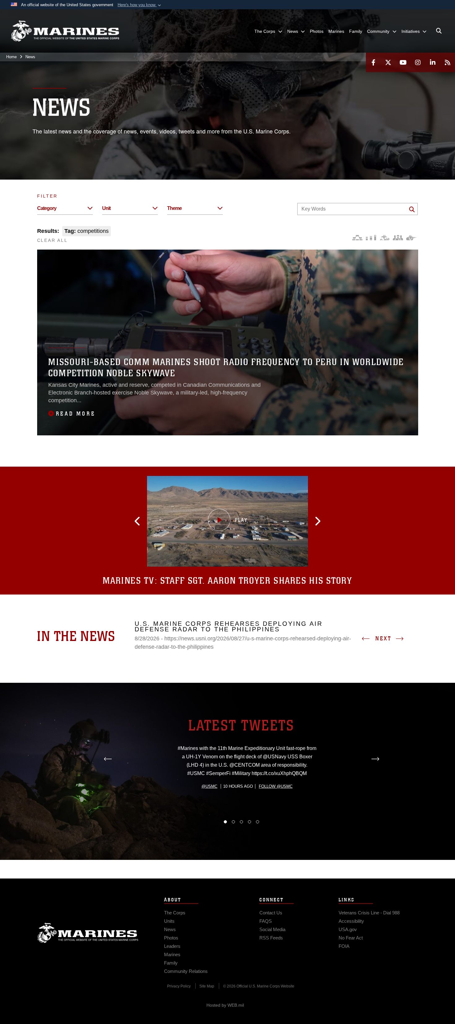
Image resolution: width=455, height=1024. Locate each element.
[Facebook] (373, 62)
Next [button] (383, 638)
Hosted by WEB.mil (225, 1005)
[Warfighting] (411, 237)
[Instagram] (417, 62)
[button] (140, 5)
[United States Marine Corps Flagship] (65, 31)
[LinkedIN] (432, 62)
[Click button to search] (412, 209)
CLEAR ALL (52, 240)
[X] (388, 62)
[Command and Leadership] (398, 237)
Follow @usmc (275, 786)
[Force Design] (357, 237)
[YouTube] (403, 62)
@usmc (209, 786)
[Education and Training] (371, 237)
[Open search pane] (439, 31)
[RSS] (447, 62)
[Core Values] (384, 237)
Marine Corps (88, 932)
